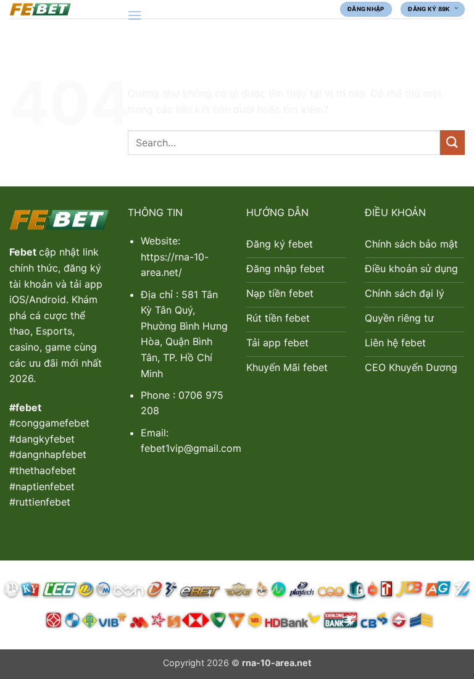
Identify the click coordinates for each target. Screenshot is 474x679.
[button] (134, 15)
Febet (24, 252)
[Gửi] (452, 142)
